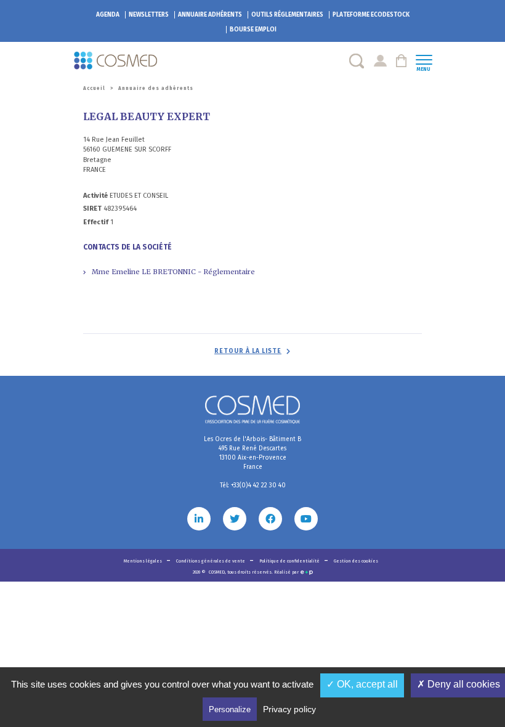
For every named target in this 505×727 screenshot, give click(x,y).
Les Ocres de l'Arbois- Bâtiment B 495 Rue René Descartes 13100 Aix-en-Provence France (252, 453)
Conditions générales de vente (211, 561)
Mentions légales (143, 561)
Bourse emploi (253, 29)
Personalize (230, 709)
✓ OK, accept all (362, 684)
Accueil (94, 88)
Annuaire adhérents (210, 14)
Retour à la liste (247, 351)
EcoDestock (371, 14)
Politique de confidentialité (290, 561)
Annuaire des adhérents (155, 88)
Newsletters (149, 14)
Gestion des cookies (356, 561)
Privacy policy (289, 709)
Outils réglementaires (287, 14)
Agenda (107, 14)
